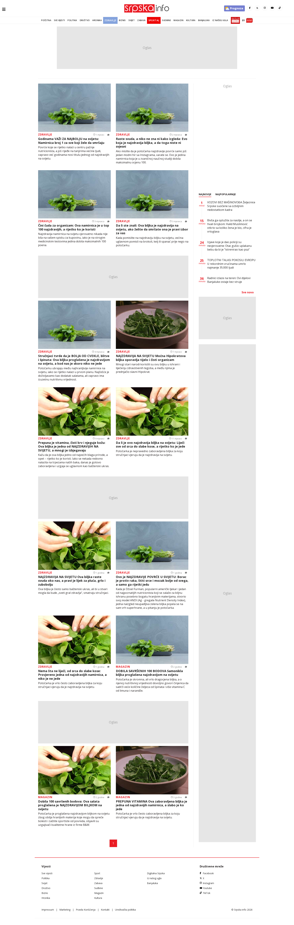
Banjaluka (204, 20)
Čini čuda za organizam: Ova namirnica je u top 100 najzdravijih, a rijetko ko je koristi (73, 227)
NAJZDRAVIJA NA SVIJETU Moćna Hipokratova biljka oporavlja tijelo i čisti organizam (151, 358)
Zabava (141, 20)
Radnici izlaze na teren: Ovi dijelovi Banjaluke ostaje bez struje (228, 280)
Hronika (97, 20)
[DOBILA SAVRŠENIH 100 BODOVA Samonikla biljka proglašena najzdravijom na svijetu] (152, 640)
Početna (46, 20)
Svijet (131, 20)
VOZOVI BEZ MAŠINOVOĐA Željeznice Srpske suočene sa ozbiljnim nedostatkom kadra (231, 206)
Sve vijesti (59, 20)
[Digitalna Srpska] (235, 20)
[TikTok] (279, 8)
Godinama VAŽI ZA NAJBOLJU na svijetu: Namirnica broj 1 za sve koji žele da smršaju (71, 141)
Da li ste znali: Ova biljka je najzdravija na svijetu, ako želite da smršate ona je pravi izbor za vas (152, 229)
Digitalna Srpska (156, 873)
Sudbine (166, 20)
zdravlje (45, 134)
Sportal (153, 20)
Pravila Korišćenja (85, 909)
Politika (72, 20)
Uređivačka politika (125, 909)
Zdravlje (110, 20)
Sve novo (248, 292)
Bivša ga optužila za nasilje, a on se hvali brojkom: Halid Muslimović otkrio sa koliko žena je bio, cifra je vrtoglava (229, 225)
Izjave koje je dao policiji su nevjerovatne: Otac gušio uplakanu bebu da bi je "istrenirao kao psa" (229, 245)
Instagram (208, 883)
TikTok (206, 893)
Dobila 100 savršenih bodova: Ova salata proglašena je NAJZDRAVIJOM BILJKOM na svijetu (70, 805)
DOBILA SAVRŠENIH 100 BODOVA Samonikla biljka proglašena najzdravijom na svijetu (149, 673)
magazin (123, 667)
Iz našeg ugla (220, 20)
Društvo (85, 20)
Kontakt (105, 909)
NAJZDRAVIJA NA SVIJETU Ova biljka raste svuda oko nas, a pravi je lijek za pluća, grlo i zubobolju (71, 580)
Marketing (64, 909)
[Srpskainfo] (147, 8)
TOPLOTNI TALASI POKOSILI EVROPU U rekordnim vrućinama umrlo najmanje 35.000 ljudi (231, 263)
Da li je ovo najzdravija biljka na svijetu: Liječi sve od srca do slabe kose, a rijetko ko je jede (150, 444)
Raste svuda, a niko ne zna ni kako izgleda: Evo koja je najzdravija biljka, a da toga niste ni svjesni (151, 142)
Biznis (122, 20)
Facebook (208, 873)
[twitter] (257, 8)
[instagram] (264, 8)
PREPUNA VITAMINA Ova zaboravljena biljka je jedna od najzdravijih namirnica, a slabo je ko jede (151, 805)
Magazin (178, 20)
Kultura (190, 20)
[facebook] (249, 8)
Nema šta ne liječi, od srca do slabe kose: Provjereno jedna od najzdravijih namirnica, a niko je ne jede (72, 675)
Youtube (207, 888)
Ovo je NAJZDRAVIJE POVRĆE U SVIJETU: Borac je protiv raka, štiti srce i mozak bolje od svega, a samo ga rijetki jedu (152, 580)
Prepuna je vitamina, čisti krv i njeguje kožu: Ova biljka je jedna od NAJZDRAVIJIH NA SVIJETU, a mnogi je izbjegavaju (71, 446)
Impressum (48, 909)
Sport (97, 873)
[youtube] (272, 8)
